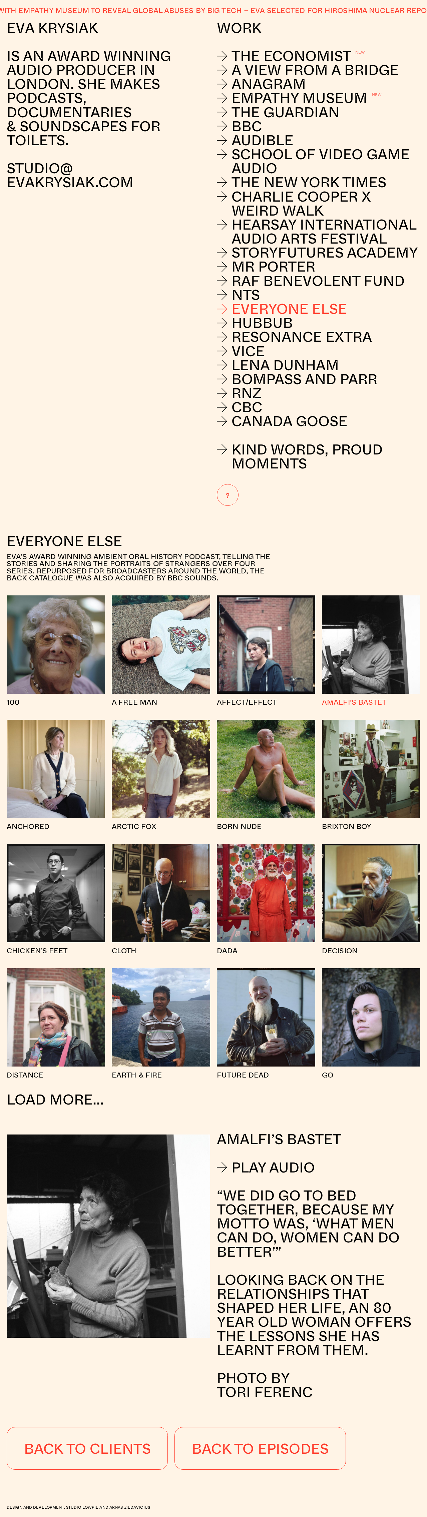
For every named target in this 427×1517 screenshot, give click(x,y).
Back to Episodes (260, 1448)
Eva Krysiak (52, 27)
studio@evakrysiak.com (72, 175)
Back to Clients (87, 1448)
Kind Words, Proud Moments (307, 456)
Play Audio (273, 1167)
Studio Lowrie (82, 1507)
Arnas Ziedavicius (129, 1507)
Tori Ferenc (265, 1391)
